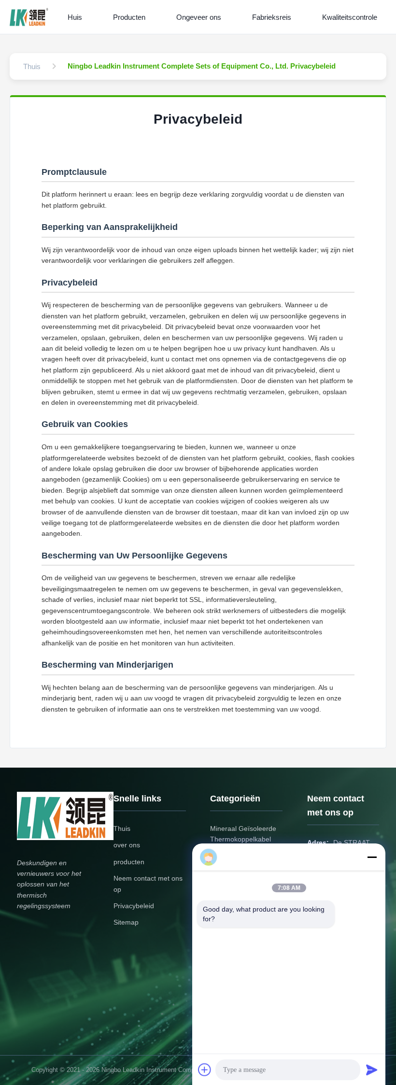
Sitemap (126, 922)
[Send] (372, 1069)
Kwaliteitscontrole (349, 17)
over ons (126, 845)
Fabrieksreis (271, 17)
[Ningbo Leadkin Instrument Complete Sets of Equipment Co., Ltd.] (31, 17)
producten (128, 862)
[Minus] (372, 857)
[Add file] (205, 1069)
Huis (75, 17)
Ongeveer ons (198, 17)
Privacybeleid (133, 906)
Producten (129, 17)
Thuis (121, 828)
